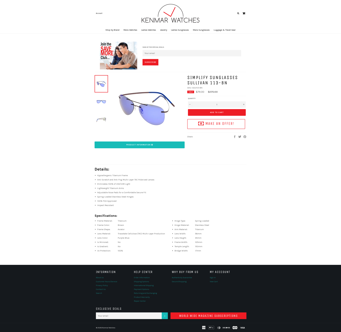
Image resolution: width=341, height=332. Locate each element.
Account (99, 13)
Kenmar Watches (108, 328)
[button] (112, 30)
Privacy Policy (102, 285)
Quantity (192, 98)
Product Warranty (142, 297)
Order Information (142, 277)
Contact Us (101, 289)
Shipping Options (141, 281)
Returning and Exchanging (145, 293)
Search (99, 293)
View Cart (214, 281)
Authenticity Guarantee (182, 277)
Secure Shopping (179, 281)
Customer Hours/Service (106, 281)
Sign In (213, 277)
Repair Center (140, 301)
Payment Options (141, 289)
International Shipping (144, 285)
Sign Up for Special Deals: (153, 47)
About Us (100, 277)
